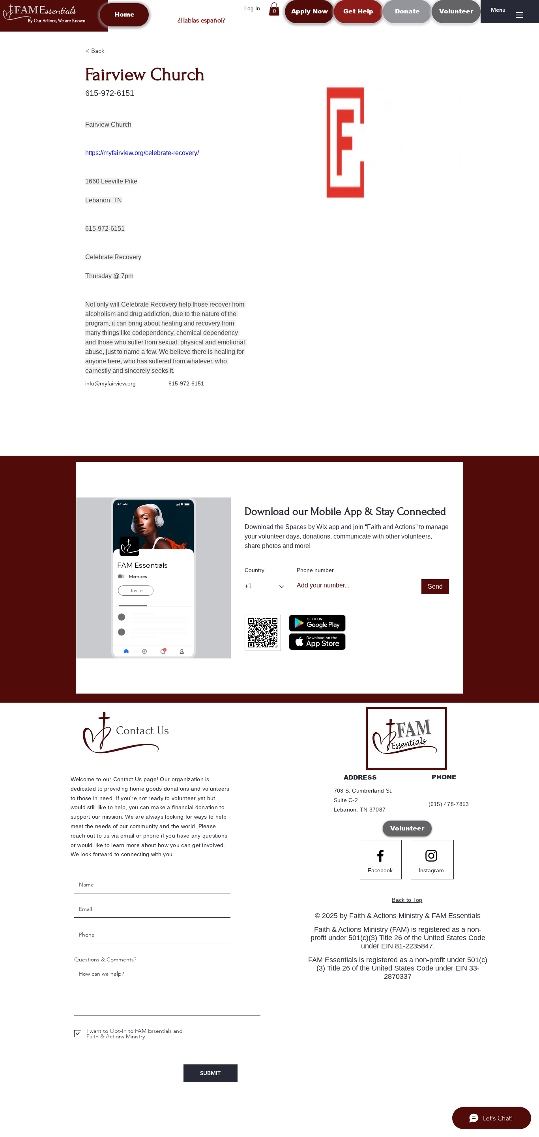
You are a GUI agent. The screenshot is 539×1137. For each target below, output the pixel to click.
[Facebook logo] (380, 856)
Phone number (315, 570)
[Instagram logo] (431, 856)
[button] (274, 8)
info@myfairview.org (110, 383)
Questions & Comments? (105, 959)
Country (254, 570)
